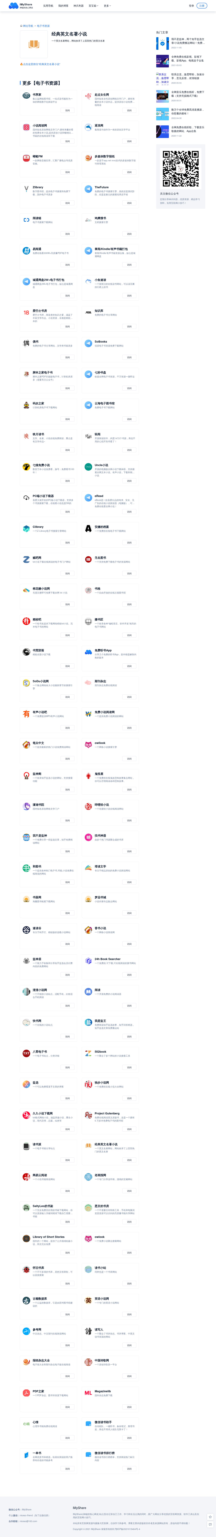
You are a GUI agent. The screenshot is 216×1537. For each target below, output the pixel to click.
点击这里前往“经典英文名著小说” (41, 64)
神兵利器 (79, 5)
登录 (191, 5)
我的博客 (63, 5)
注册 (201, 5)
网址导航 (28, 26)
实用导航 (48, 5)
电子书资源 (43, 26)
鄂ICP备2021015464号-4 (127, 1529)
